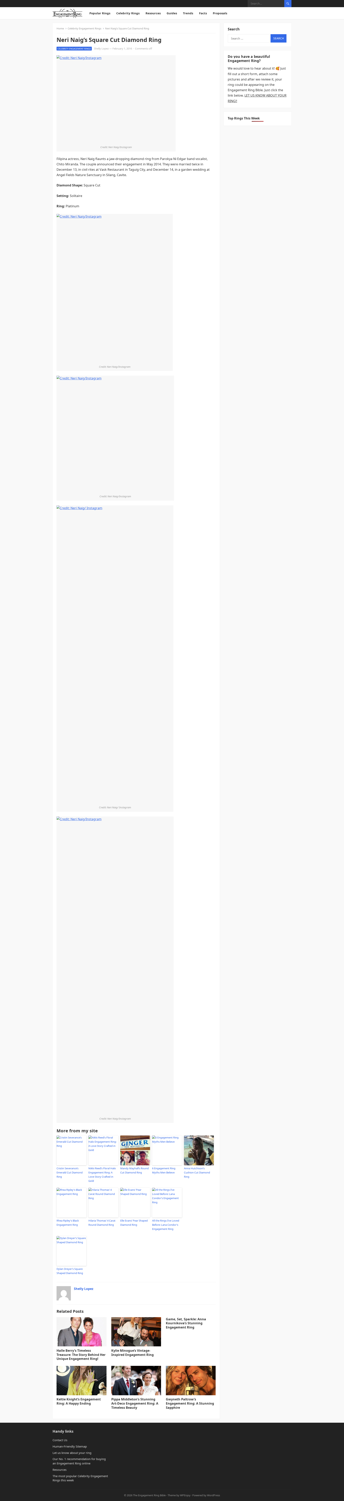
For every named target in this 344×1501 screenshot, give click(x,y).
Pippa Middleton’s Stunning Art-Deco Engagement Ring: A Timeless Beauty (134, 1403)
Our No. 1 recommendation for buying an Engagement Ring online (79, 1461)
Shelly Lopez (101, 48)
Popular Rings (99, 13)
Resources (153, 13)
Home (60, 28)
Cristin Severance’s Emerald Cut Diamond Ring (70, 1172)
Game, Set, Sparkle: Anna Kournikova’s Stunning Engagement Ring (186, 1323)
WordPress (213, 1495)
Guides (172, 13)
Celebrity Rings (128, 13)
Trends (188, 13)
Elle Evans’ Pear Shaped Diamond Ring (134, 1223)
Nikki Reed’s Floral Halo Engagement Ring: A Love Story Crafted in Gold (102, 1174)
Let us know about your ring (72, 1453)
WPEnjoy (185, 1495)
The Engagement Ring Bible (149, 1495)
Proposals (220, 13)
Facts (203, 13)
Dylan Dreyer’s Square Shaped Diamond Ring (70, 1271)
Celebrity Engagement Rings (84, 28)
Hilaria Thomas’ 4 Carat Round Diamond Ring (101, 1223)
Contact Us (60, 1440)
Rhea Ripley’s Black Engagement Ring (68, 1223)
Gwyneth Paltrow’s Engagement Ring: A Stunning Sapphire (190, 1403)
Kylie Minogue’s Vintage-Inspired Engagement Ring (132, 1352)
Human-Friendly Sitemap (70, 1446)
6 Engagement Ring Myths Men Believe (163, 1170)
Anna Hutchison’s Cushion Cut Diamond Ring (197, 1172)
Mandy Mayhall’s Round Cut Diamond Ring (134, 1170)
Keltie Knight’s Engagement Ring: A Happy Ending (79, 1401)
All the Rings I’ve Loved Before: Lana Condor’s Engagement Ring (165, 1225)
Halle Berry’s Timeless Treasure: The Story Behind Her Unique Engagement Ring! (81, 1354)
